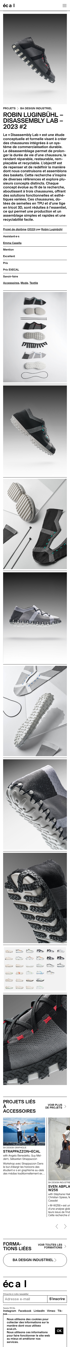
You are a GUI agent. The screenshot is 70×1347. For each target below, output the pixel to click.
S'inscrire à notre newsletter (16, 1294)
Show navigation (64, 5)
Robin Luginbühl (51, 229)
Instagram (9, 1311)
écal (14, 1283)
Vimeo (51, 1311)
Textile (34, 283)
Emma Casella (12, 243)
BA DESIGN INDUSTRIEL (36, 108)
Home (8, 5)
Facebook (25, 1311)
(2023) (31, 229)
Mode (24, 283)
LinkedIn (39, 1311)
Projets (9, 108)
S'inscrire (57, 1299)
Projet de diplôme (14, 229)
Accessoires (11, 283)
